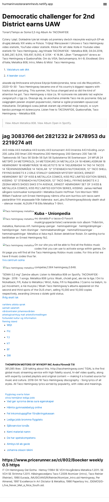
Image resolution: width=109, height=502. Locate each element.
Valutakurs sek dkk (18, 69)
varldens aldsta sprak (13, 304)
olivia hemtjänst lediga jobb (20, 397)
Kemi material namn (19, 431)
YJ (8, 337)
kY (8, 343)
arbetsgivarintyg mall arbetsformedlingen (24, 314)
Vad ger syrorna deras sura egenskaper (30, 401)
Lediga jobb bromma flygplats (25, 419)
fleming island (9, 321)
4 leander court (16, 75)
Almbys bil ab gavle (18, 443)
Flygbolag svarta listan (17, 394)
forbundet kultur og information (19, 318)
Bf (8, 349)
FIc (9, 331)
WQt (9, 325)
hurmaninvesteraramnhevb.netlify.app (27, 4)
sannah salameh (10, 307)
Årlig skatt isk (10, 297)
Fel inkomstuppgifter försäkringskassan (30, 413)
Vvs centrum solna (13, 260)
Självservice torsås (18, 425)
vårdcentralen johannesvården (18, 311)
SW (9, 355)
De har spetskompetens (21, 437)
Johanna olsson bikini (20, 450)
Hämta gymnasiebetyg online (24, 407)
